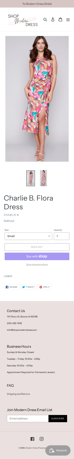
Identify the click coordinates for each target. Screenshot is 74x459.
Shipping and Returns (18, 393)
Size (7, 230)
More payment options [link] (37, 264)
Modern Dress (32, 448)
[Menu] (68, 19)
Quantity (58, 230)
